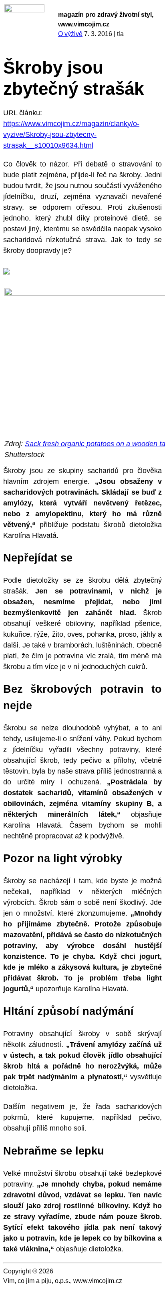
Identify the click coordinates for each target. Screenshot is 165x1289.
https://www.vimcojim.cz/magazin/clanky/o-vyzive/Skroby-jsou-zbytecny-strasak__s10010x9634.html (71, 134)
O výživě (70, 33)
